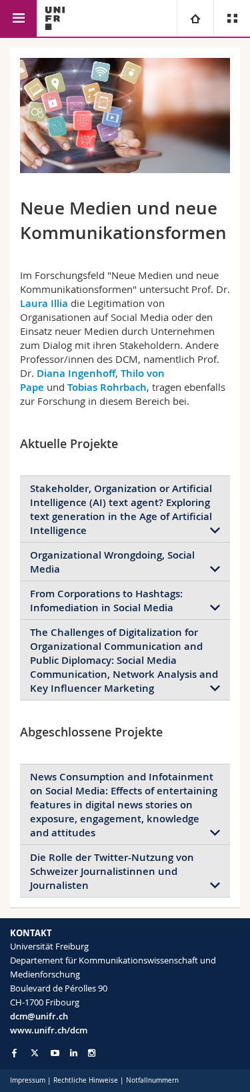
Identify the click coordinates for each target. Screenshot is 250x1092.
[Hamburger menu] (18, 18)
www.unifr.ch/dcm (48, 1030)
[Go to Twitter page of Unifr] (34, 1053)
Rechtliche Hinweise (85, 1080)
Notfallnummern (152, 1080)
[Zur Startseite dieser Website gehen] (55, 18)
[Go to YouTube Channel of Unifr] (55, 1053)
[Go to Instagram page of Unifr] (91, 1053)
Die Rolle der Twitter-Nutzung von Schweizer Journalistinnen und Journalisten (112, 871)
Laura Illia (45, 303)
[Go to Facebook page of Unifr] (14, 1053)
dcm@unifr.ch (39, 1016)
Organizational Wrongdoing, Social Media (112, 562)
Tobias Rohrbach (107, 387)
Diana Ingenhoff (76, 373)
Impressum (27, 1080)
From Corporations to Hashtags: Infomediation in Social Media (106, 601)
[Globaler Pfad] (195, 18)
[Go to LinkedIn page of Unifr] (73, 1053)
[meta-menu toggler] (231, 18)
